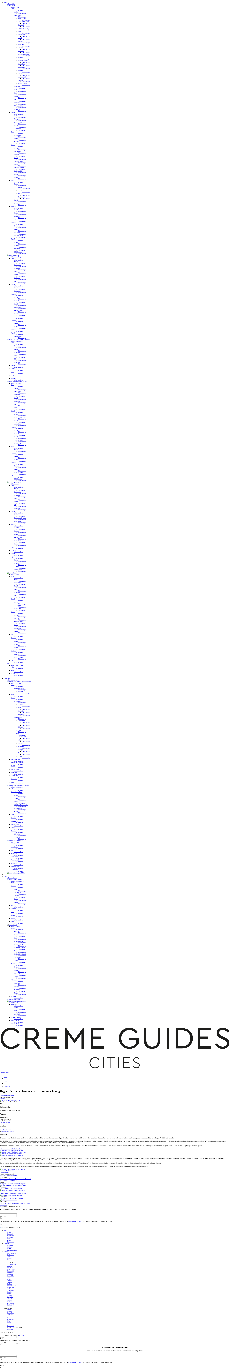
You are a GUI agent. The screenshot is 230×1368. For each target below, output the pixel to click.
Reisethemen (26, 785)
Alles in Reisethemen (17, 787)
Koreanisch (21, 51)
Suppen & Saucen (19, 947)
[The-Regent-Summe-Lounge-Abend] (11, 1153)
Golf (8, 1256)
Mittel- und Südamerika (21, 805)
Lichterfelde (10, 1276)
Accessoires (21, 197)
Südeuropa (17, 733)
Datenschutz (10, 1326)
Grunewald (10, 1271)
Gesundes (17, 989)
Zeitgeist (23, 1001)
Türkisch (20, 70)
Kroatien (20, 743)
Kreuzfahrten (14, 821)
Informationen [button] (8, 1308)
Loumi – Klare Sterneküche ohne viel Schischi (13, 1193)
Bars (15, 93)
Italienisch (21, 44)
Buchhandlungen (19, 167)
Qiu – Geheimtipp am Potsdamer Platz (11, 1188)
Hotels (16, 115)
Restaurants (17, 15)
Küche (16, 899)
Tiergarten (10, 1297)
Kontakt (9, 1311)
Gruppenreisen (15, 824)
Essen (12, 8)
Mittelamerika (15, 769)
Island (19, 707)
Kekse (16, 970)
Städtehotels (14, 869)
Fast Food (17, 90)
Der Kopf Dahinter (16, 1017)
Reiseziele (28, 681)
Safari (12, 814)
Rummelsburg (11, 1287)
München (24, 381)
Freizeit (13, 112)
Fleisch (16, 934)
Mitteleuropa (18, 717)
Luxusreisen (7, 678)
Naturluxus (14, 844)
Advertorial (3, 1098)
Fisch (19, 31)
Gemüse (16, 931)
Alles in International (17, 665)
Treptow (9, 1298)
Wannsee (9, 1300)
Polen (12, 667)
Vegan (20, 73)
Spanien (20, 753)
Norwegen (21, 711)
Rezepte (15, 925)
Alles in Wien (15, 484)
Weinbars (20, 80)
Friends (9, 1322)
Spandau (9, 1292)
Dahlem (9, 1266)
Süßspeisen (14, 980)
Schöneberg (10, 1290)
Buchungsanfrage (12, 1250)
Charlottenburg (11, 1264)
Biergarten (17, 103)
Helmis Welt (17, 608)
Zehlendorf (10, 1305)
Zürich (15, 573)
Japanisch (20, 47)
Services (13, 222)
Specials (16, 203)
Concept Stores (18, 161)
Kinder (16, 174)
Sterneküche (21, 64)
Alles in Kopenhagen (17, 341)
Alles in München (16, 383)
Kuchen (16, 967)
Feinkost (16, 154)
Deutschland (21, 720)
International (10, 664)
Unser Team (10, 1313)
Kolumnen (14, 1004)
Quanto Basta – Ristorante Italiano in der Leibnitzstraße (15, 1179)
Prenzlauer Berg (11, 1285)
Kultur (16, 125)
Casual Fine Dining (23, 21)
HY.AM (21, 1335)
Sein (15, 219)
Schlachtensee (11, 1289)
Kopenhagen (27, 339)
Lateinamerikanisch (23, 54)
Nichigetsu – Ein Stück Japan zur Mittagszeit (12, 1184)
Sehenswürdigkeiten (20, 122)
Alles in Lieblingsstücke (17, 881)
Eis (15, 99)
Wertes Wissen (15, 1020)
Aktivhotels (14, 863)
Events (9, 1318)
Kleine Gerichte (18, 944)
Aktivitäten (17, 128)
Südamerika (14, 772)
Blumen (16, 164)
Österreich (21, 724)
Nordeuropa (17, 701)
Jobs (8, 1321)
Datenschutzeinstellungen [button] (14, 1327)
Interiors (16, 148)
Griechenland (22, 737)
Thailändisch (21, 67)
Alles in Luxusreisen (13, 680)
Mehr (12, 921)
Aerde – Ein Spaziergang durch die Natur (12, 1198)
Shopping (13, 145)
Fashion (16, 177)
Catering (16, 229)
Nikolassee (10, 1282)
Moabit (9, 1279)
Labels (16, 200)
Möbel (16, 889)
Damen (20, 187)
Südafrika (20, 691)
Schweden (21, 714)
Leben (16, 1007)
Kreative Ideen (18, 235)
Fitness (16, 213)
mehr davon (3, 1205)
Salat (15, 951)
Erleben (23, 873)
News (9, 1260)
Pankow (9, 1284)
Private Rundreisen (16, 792)
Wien (20, 482)
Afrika (12, 685)
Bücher (13, 905)
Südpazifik (14, 779)
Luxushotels (14, 847)
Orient (12, 782)
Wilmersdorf (10, 1303)
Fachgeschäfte (18, 171)
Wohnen (13, 886)
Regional (20, 57)
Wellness (13, 206)
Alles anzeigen (18, 10)
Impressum (10, 1329)
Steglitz (9, 1293)
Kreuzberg (10, 1272)
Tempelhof (10, 1295)
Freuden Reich (15, 1024)
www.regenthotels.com (7, 1131)
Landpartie (17, 119)
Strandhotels (14, 856)
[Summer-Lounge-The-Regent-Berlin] (11, 1149)
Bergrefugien (14, 850)
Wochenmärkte (18, 106)
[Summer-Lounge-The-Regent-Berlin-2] (11, 1155)
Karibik (13, 766)
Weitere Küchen (22, 83)
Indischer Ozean (15, 759)
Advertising (10, 1319)
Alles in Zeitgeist (15, 1002)
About (9, 1309)
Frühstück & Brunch (20, 954)
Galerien (16, 141)
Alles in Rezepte (15, 926)
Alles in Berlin (15, 7)
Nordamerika (14, 775)
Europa (13, 698)
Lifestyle (6, 876)
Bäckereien (17, 151)
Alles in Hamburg (16, 257)
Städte (5, 2)
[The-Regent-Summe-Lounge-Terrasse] (11, 1150)
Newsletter (10, 1314)
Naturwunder (14, 673)
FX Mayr (17, 834)
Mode (12, 180)
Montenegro (21, 746)
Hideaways (14, 853)
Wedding (9, 1302)
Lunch (16, 96)
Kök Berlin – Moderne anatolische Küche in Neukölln (15, 1203)
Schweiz (20, 727)
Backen (13, 964)
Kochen (13, 928)
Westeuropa (17, 730)
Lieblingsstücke (17, 879)
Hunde (13, 918)
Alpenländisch (22, 18)
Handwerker (17, 226)
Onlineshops (17, 999)
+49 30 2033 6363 (5, 1129)
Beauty (16, 158)
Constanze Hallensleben (7, 1095)
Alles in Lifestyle (12, 878)
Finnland (20, 704)
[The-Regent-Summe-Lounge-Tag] (10, 1100)
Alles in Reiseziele (16, 683)
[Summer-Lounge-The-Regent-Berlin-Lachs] (13, 1152)
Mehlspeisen (17, 983)
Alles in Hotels (15, 842)
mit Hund (17, 1014)
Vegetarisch (17, 957)
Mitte (8, 1277)
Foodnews (17, 109)
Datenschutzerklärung (74, 1221)
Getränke (13, 996)
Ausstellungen (18, 135)
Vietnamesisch (22, 77)
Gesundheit (17, 216)
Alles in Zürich (15, 574)
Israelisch (20, 41)
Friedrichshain (11, 1269)
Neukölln (9, 1280)
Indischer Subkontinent (17, 762)
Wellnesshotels (15, 866)
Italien (19, 740)
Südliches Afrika (19, 688)
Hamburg (16, 255)
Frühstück (17, 86)
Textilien (16, 895)
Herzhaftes (17, 973)
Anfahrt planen (5, 1122)
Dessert (16, 986)
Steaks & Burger (22, 60)
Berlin (13, 5)
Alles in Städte (11, 4)
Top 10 (13, 239)
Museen (16, 138)
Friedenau (10, 1267)
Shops (16, 184)
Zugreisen (13, 818)
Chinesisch (21, 25)
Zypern (20, 756)
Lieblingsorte (18, 252)
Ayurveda (17, 837)
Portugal (20, 749)
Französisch (21, 34)
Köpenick (10, 1274)
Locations (17, 232)
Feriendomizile (15, 860)
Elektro (16, 902)
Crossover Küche (23, 28)
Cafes (16, 12)
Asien (12, 694)
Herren (20, 190)
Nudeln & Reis (18, 941)
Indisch (20, 38)
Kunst (12, 132)
